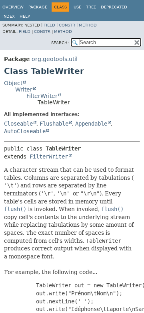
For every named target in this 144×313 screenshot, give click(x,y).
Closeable (18, 123)
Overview (13, 7)
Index (8, 16)
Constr (67, 25)
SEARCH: (60, 43)
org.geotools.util (55, 59)
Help (25, 16)
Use (77, 7)
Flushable (54, 123)
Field (49, 25)
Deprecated (114, 7)
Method (88, 25)
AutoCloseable (25, 131)
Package (37, 7)
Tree (91, 7)
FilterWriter (42, 96)
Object (13, 83)
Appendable (91, 123)
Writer (23, 89)
